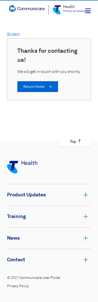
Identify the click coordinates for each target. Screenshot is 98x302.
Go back (13, 34)
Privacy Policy (18, 286)
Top (73, 142)
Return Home (34, 87)
